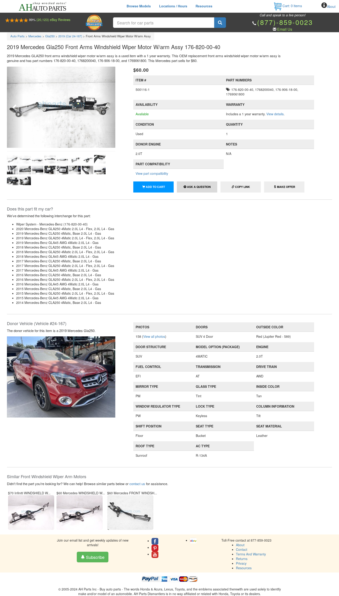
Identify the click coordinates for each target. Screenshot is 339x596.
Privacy (241, 563)
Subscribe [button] (94, 557)
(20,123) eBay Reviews (53, 19)
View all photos (154, 336)
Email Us (284, 29)
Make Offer (285, 187)
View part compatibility (152, 173)
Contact (241, 549)
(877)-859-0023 (285, 22)
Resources (204, 6)
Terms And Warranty (251, 554)
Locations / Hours (173, 6)
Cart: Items (292, 5)
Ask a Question (198, 187)
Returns (241, 558)
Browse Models (139, 6)
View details (275, 114)
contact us (137, 483)
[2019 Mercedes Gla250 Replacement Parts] (61, 376)
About (331, 6)
